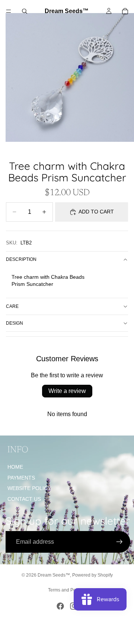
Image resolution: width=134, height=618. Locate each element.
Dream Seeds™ (54, 575)
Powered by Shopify (92, 575)
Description (21, 259)
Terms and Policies (67, 590)
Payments (21, 478)
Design (14, 323)
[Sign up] (119, 542)
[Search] (24, 11)
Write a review (67, 391)
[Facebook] (60, 606)
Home (15, 467)
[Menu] (8, 11)
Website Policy (29, 488)
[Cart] (125, 11)
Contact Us (24, 499)
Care (12, 306)
